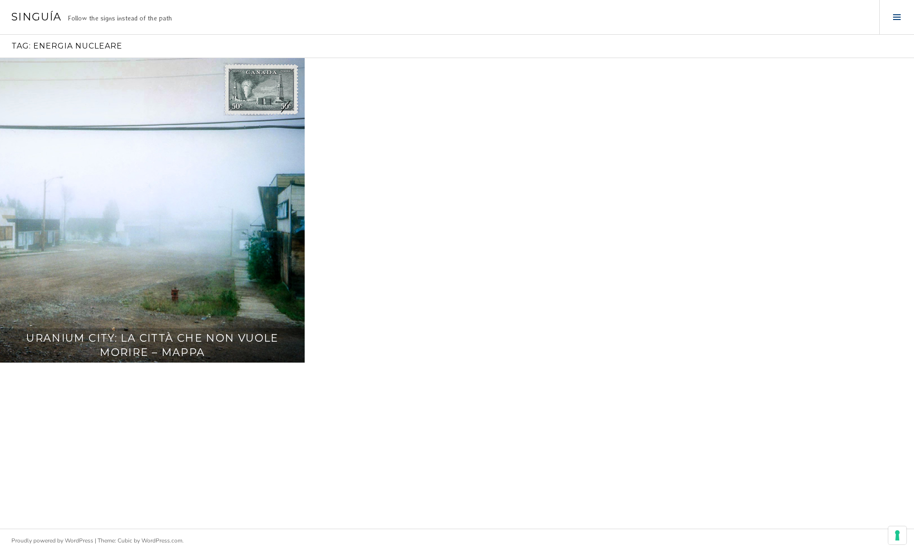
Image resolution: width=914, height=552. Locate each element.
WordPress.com (161, 540)
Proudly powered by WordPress (52, 540)
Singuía (36, 16)
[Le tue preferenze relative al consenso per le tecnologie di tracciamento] (897, 535)
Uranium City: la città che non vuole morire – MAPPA (152, 345)
